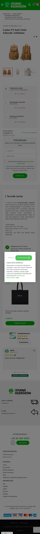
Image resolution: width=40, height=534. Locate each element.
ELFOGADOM (22, 258)
